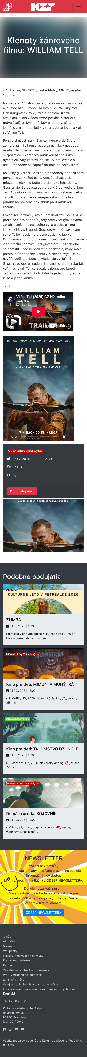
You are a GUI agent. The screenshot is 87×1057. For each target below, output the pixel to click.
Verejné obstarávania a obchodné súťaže (30, 984)
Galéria (7, 946)
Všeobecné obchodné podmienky (26, 970)
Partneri (8, 965)
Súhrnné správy (13, 979)
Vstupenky (10, 951)
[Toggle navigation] (78, 7)
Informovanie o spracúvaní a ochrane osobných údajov (40, 989)
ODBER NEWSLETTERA (43, 912)
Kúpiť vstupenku (22, 491)
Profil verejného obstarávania (22, 974)
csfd (6, 286)
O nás (7, 936)
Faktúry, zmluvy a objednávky (23, 955)
